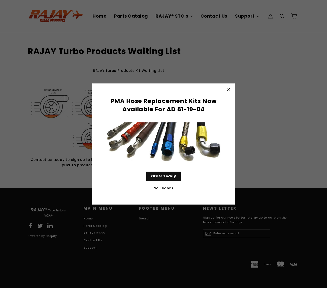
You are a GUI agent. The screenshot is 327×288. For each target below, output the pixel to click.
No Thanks (164, 188)
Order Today (163, 176)
